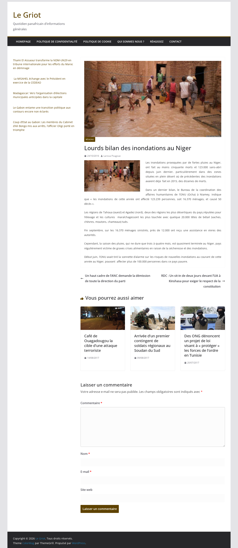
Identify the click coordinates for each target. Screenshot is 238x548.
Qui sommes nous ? (130, 41)
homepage (23, 41)
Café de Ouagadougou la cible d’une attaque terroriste (100, 343)
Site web (86, 490)
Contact (175, 41)
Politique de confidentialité (57, 41)
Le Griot (27, 15)
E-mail (86, 472)
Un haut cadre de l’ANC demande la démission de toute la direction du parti (117, 278)
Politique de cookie (97, 41)
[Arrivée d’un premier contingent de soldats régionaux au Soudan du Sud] (153, 309)
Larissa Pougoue (112, 155)
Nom (85, 454)
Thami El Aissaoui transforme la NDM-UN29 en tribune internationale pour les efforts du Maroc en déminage (43, 64)
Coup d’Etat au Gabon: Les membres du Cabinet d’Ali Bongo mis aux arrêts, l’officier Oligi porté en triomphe (43, 126)
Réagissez (156, 41)
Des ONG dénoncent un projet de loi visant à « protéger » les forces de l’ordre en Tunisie (202, 345)
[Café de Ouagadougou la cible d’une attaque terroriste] (103, 309)
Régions (90, 139)
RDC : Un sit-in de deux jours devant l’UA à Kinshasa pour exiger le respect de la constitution (191, 281)
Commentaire (91, 403)
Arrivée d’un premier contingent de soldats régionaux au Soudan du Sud (152, 343)
